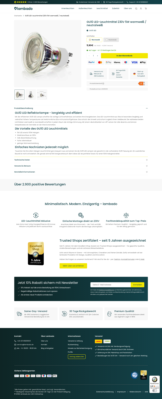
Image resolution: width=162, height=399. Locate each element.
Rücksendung (73, 344)
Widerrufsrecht (135, 392)
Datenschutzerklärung (105, 392)
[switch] (154, 390)
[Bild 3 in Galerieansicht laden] (42, 94)
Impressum (121, 392)
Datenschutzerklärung (106, 290)
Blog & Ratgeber (47, 348)
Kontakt (44, 344)
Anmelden (137, 284)
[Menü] (158, 377)
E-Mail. (142, 259)
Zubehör (115, 8)
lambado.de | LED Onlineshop (32, 394)
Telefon (117, 259)
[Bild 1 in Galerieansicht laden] (19, 94)
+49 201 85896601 (24, 341)
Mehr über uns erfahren (73, 266)
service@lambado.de (25, 344)
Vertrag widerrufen (76, 356)
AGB (146, 392)
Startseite (18, 16)
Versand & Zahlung (75, 341)
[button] (67, 8)
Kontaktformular (128, 259)
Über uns (44, 341)
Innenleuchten (67, 8)
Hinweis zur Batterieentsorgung (80, 348)
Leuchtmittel (102, 8)
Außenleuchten (85, 8)
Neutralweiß (113, 40)
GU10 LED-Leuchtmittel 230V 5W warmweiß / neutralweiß (47, 16)
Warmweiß (96, 40)
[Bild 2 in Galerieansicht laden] (31, 94)
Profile (70, 352)
